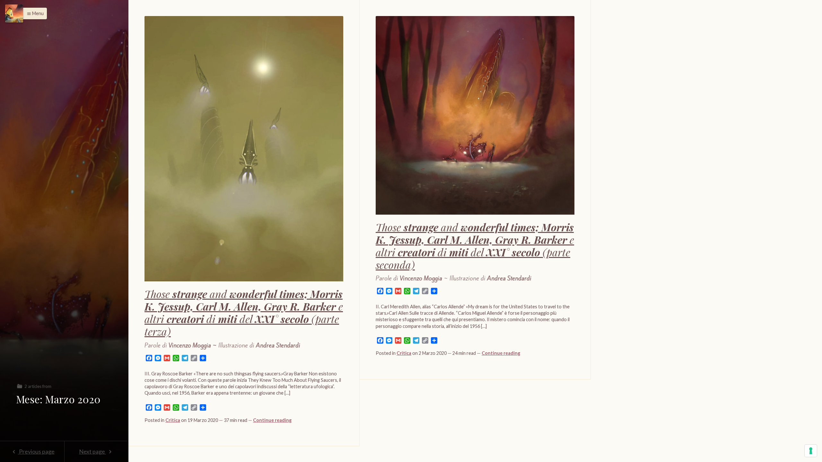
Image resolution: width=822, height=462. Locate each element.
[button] (33, 13)
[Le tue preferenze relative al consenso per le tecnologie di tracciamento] (811, 451)
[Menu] (14, 13)
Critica (172, 420)
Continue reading (272, 420)
